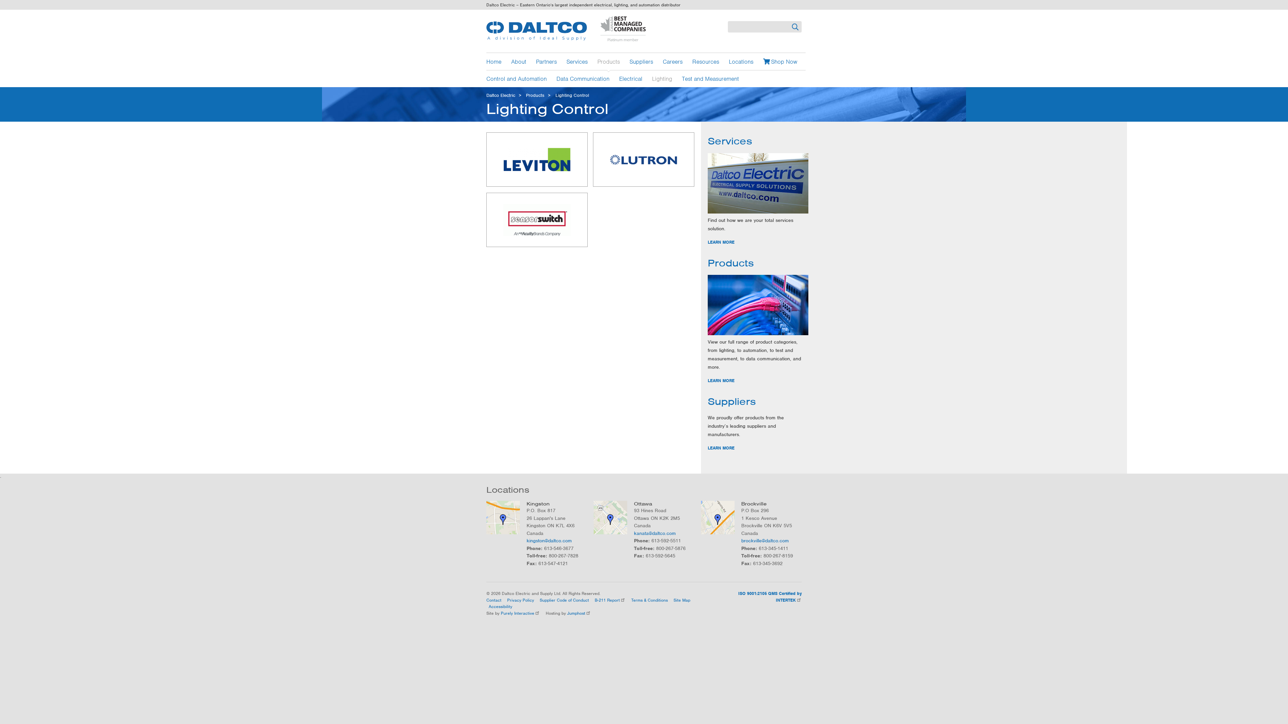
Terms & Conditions (649, 600)
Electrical (630, 78)
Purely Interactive (517, 613)
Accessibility (500, 606)
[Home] (536, 31)
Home (493, 61)
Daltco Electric (500, 95)
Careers (673, 61)
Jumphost (576, 613)
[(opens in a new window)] (537, 159)
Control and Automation (516, 78)
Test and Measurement (710, 78)
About (518, 61)
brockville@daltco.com (765, 541)
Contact (493, 600)
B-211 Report (607, 600)
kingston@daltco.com (549, 541)
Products (608, 61)
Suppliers (641, 61)
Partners (546, 61)
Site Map (682, 600)
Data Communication (582, 78)
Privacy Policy (520, 600)
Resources (705, 61)
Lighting (662, 78)
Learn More (721, 242)
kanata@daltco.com (655, 533)
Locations (741, 61)
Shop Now (784, 61)
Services (577, 61)
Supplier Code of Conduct (564, 600)
